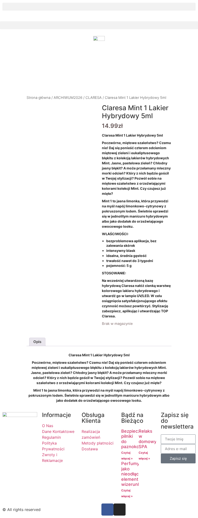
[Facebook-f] (107, 509)
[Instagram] (119, 509)
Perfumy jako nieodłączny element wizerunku (133, 474)
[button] (99, 7)
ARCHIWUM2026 (68, 97)
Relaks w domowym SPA (149, 439)
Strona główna (38, 97)
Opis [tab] (37, 341)
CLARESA (93, 97)
